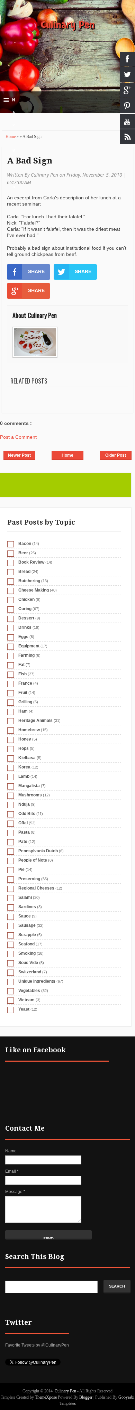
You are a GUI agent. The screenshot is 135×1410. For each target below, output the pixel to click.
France (25, 683)
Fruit (22, 692)
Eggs (23, 636)
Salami (25, 897)
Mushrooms (30, 795)
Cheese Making (33, 590)
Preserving (29, 878)
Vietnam (26, 999)
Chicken (26, 599)
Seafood (26, 944)
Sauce (24, 916)
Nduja (24, 804)
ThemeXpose (46, 1397)
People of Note (32, 860)
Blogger (85, 1397)
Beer (23, 552)
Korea (24, 767)
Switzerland (29, 972)
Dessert (26, 618)
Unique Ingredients (36, 981)
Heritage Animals (35, 720)
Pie (21, 869)
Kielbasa (27, 757)
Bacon (24, 543)
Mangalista (29, 785)
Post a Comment (18, 437)
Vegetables (29, 990)
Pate (22, 841)
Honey (24, 739)
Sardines (27, 906)
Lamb (23, 776)
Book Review (31, 562)
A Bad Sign (29, 161)
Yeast (23, 1009)
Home (11, 136)
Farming (26, 655)
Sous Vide (28, 962)
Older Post (115, 455)
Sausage (27, 925)
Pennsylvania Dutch (38, 850)
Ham (23, 711)
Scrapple (27, 934)
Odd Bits (26, 813)
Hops (23, 748)
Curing (25, 608)
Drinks (25, 627)
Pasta (24, 832)
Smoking (27, 953)
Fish (22, 674)
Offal (23, 823)
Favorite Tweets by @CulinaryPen (37, 1345)
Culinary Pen (67, 24)
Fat (21, 664)
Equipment (28, 646)
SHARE (36, 271)
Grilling (25, 701)
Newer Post (19, 455)
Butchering (29, 580)
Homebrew (29, 729)
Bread (24, 571)
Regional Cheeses (36, 888)
